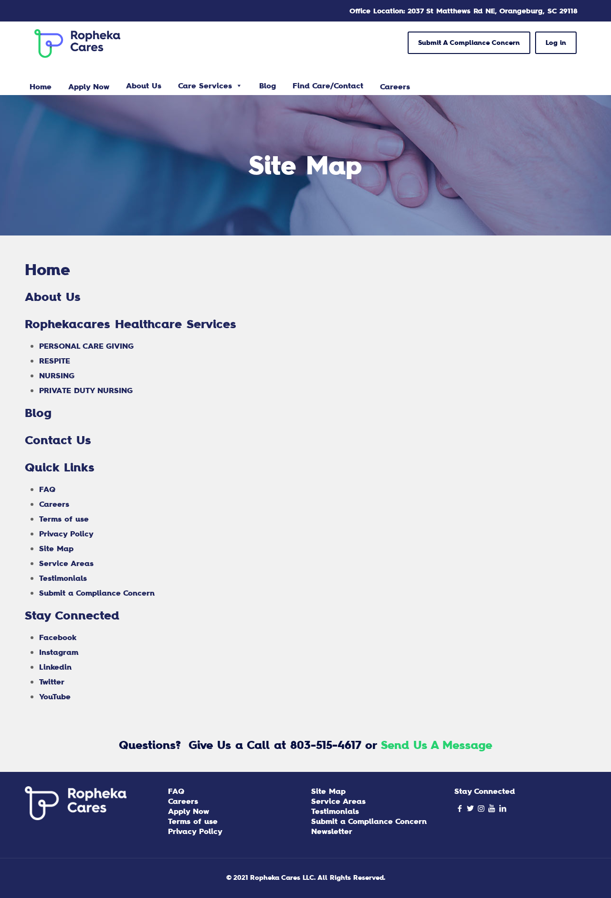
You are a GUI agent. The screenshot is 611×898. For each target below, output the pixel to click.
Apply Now (188, 811)
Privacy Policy (66, 533)
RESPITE (54, 360)
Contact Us (58, 440)
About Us (143, 85)
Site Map (56, 548)
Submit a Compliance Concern (97, 593)
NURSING (56, 375)
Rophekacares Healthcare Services (130, 324)
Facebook (57, 637)
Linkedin (55, 667)
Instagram (58, 652)
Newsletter (331, 831)
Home (47, 269)
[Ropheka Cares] (77, 42)
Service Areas (66, 563)
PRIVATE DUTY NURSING (86, 390)
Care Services (205, 85)
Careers (54, 504)
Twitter (51, 681)
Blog (267, 85)
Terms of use (64, 518)
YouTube (55, 696)
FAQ (47, 489)
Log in (556, 42)
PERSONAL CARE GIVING (86, 346)
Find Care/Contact (328, 85)
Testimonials (63, 578)
